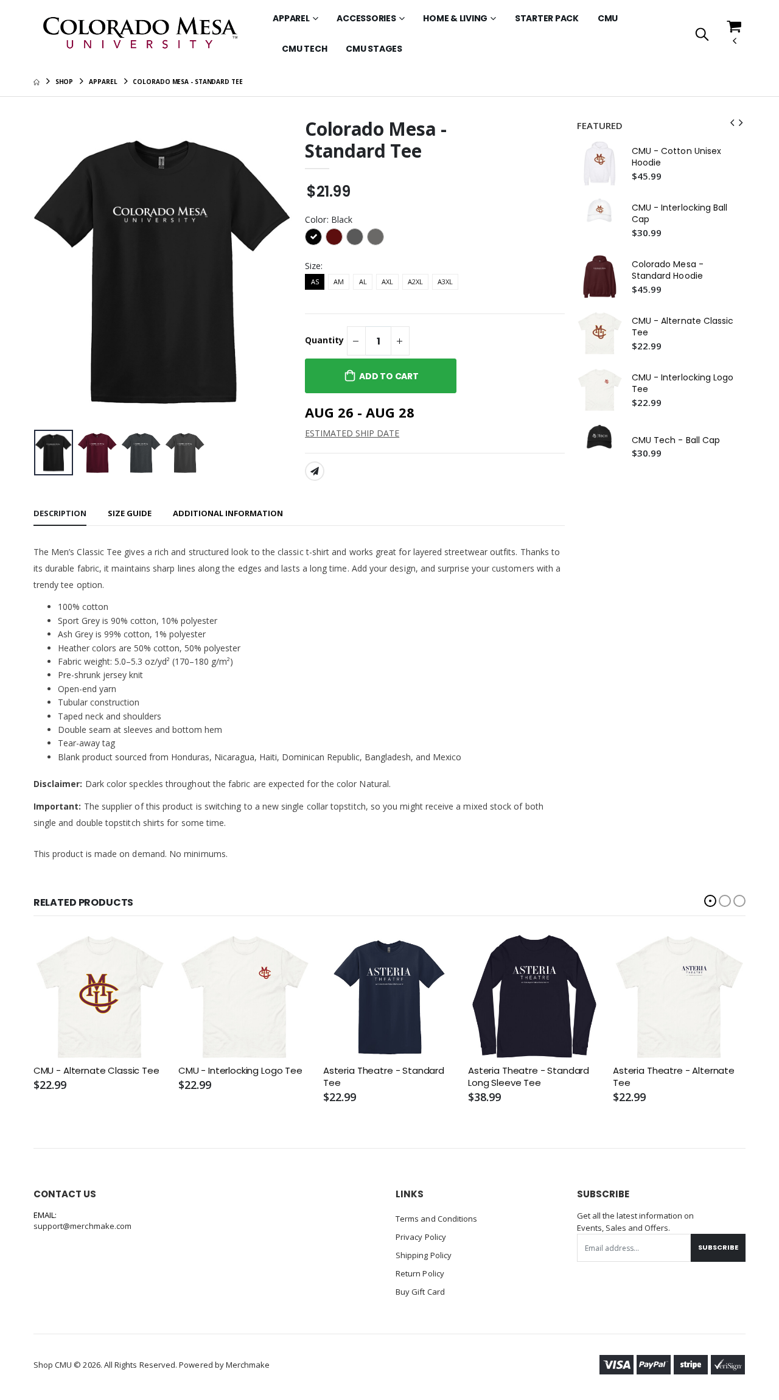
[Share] (314, 471)
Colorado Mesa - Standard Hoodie (668, 270)
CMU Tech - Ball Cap (676, 440)
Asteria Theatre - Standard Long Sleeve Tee (528, 1077)
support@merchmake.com (82, 1225)
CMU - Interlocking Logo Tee (683, 383)
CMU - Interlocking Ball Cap (680, 213)
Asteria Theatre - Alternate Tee (674, 1077)
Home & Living (455, 18)
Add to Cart (389, 376)
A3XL (445, 281)
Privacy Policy (421, 1236)
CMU (608, 18)
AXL (387, 281)
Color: (328, 219)
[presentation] (52, 271)
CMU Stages (374, 49)
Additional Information (228, 513)
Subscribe (718, 1247)
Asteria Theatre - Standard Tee (383, 1077)
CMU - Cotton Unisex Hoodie (676, 157)
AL (363, 281)
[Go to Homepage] (140, 34)
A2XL (415, 281)
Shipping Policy (424, 1255)
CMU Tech (304, 49)
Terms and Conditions (436, 1218)
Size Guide (130, 513)
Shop (64, 81)
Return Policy (420, 1273)
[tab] (59, 514)
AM (339, 281)
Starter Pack (547, 18)
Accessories (366, 18)
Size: (314, 265)
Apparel (291, 18)
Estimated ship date (352, 433)
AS (315, 281)
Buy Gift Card (420, 1291)
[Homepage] (36, 81)
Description (59, 513)
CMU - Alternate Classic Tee (683, 326)
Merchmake (248, 1364)
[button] (702, 35)
